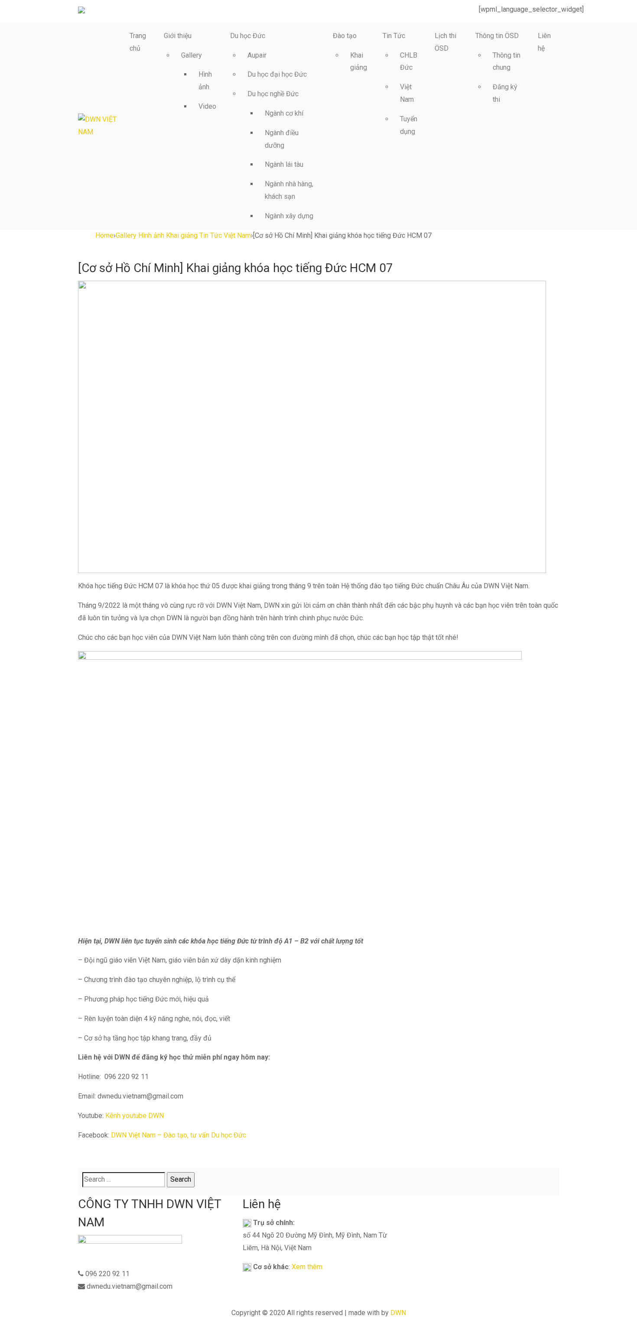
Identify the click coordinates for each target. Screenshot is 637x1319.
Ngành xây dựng (289, 216)
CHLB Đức (408, 61)
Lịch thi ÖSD (445, 42)
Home (104, 235)
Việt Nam (407, 93)
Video (207, 106)
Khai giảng (358, 61)
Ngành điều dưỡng (282, 139)
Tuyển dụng (408, 125)
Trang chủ (138, 42)
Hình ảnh (205, 80)
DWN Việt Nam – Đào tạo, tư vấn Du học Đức (178, 1135)
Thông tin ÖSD (497, 36)
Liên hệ (544, 42)
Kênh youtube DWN (134, 1116)
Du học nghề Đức (273, 94)
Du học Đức (247, 36)
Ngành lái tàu (284, 164)
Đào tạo (345, 36)
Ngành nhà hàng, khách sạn (289, 190)
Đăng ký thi (505, 93)
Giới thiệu (178, 36)
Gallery (191, 55)
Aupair (256, 55)
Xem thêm (307, 1267)
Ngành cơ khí (284, 113)
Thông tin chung (506, 61)
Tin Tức (394, 36)
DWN (398, 1313)
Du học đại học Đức (277, 74)
